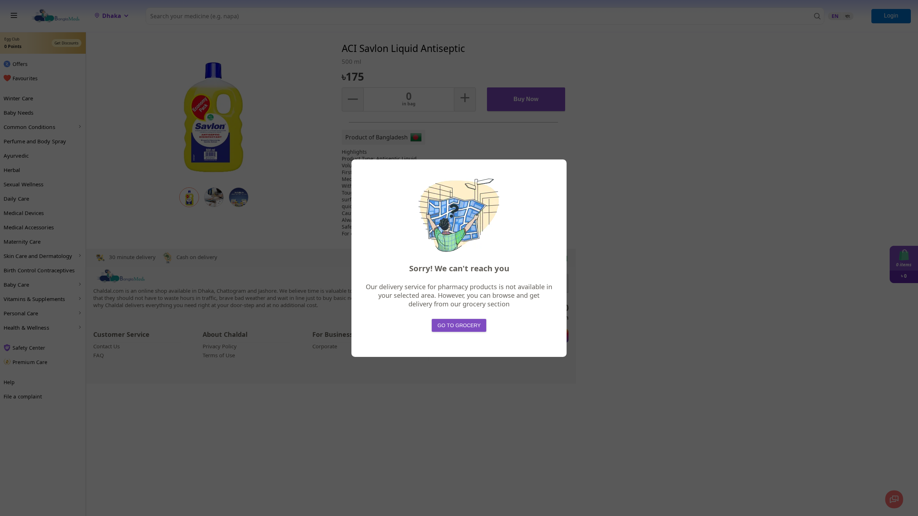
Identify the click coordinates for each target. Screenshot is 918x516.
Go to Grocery (459, 325)
